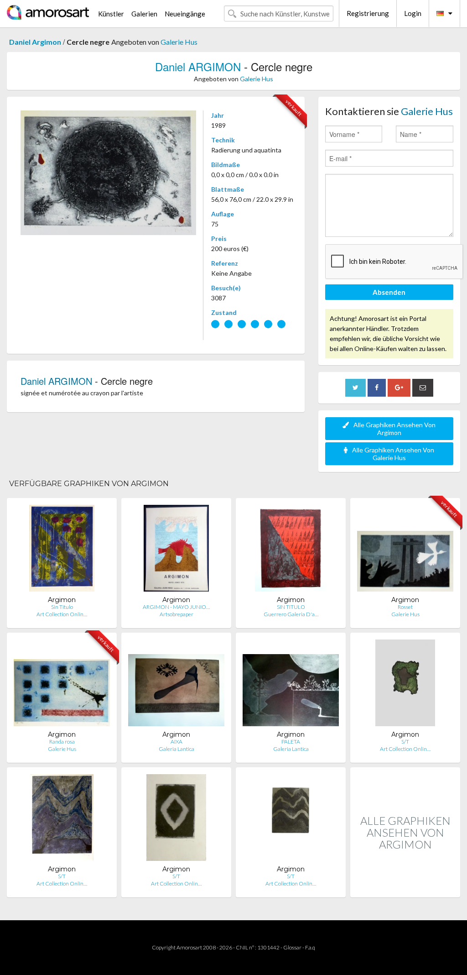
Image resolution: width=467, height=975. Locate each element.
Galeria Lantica (176, 748)
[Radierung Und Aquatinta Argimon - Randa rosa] (62, 685)
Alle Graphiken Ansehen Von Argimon (394, 428)
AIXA (176, 741)
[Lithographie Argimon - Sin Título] (62, 550)
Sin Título (62, 606)
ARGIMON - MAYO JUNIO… (176, 606)
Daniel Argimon (35, 41)
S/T (405, 741)
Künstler (111, 14)
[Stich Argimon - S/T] (405, 685)
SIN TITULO (291, 606)
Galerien (144, 14)
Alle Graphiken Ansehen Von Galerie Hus (393, 453)
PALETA (290, 741)
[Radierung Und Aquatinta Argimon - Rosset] (405, 550)
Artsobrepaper (176, 614)
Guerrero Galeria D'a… (291, 614)
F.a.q (310, 947)
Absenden (389, 292)
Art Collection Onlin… (61, 614)
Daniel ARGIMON (198, 66)
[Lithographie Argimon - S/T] (61, 819)
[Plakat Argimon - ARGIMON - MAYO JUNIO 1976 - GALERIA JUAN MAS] (176, 550)
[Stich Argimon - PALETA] (291, 685)
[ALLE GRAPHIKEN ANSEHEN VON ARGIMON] (405, 887)
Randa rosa (62, 741)
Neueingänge (185, 14)
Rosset (405, 606)
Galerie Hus (179, 41)
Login (412, 13)
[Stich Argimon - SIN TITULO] (291, 550)
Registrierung (368, 13)
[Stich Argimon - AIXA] (176, 685)
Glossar (292, 947)
